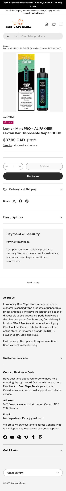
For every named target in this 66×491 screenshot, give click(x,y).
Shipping (7, 145)
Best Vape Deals (18, 483)
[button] (53, 24)
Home (5, 46)
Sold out (44, 166)
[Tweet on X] (14, 201)
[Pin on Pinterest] (27, 201)
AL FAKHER (8, 116)
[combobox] (33, 36)
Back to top (33, 282)
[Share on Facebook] (20, 201)
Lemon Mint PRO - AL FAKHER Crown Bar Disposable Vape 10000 (32, 48)
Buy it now (33, 176)
